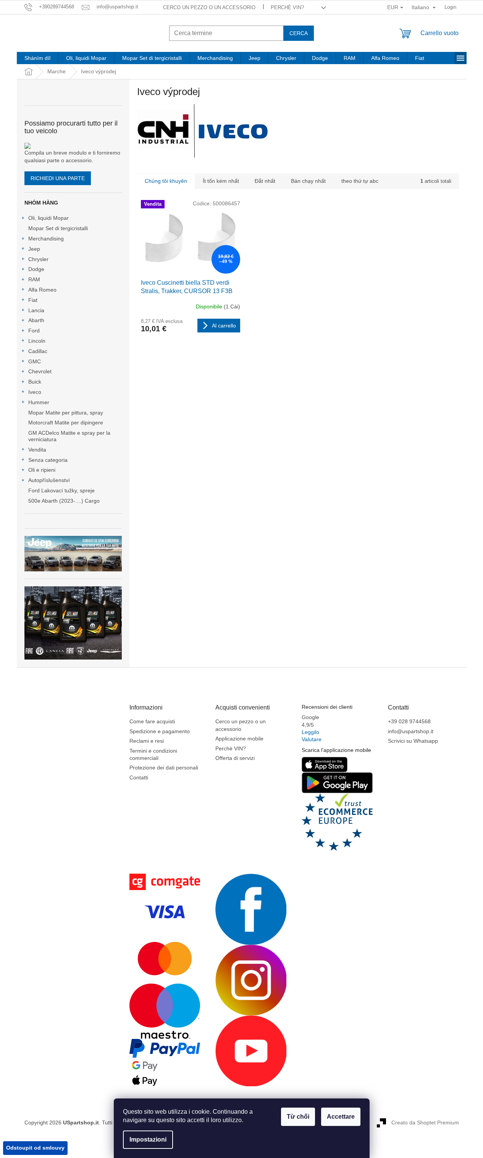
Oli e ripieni (41, 470)
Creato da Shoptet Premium (425, 1122)
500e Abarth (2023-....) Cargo (64, 501)
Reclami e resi (146, 741)
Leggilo (310, 732)
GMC (34, 361)
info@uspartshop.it (410, 731)
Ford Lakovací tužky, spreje (61, 490)
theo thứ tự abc (359, 181)
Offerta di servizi (235, 758)
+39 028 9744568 (409, 721)
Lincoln (36, 341)
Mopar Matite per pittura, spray (65, 413)
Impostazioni (147, 1139)
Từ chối (298, 1116)
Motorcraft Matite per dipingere (65, 422)
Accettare (341, 1116)
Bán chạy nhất (308, 181)
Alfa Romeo (42, 290)
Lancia (36, 310)
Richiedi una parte (58, 178)
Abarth (36, 320)
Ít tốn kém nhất (221, 181)
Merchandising (46, 238)
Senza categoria (48, 460)
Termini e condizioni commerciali (153, 754)
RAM (34, 279)
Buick (34, 382)
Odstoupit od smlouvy (35, 1148)
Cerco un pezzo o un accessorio (209, 7)
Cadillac (37, 351)
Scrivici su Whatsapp (413, 741)
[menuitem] (37, 58)
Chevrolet (40, 371)
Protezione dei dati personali (163, 767)
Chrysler (38, 259)
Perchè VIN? (287, 7)
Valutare (311, 739)
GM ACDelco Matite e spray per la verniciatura (69, 436)
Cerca (298, 33)
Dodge (36, 269)
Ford (34, 330)
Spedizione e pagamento (159, 731)
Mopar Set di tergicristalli (58, 228)
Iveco (34, 392)
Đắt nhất (265, 181)
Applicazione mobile (239, 738)
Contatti (138, 777)
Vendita (37, 450)
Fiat (32, 300)
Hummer (38, 402)
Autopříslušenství (49, 480)
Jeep (34, 249)
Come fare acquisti (152, 721)
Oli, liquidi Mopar (48, 218)
